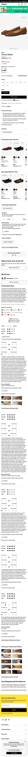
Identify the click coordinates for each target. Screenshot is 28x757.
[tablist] (14, 312)
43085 (8, 106)
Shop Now (24, 1)
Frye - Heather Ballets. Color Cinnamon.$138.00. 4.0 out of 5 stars (6, 154)
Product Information (6, 110)
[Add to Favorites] (10, 143)
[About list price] (6, 63)
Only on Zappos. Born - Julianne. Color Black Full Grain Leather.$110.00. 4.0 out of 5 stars (18, 154)
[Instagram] (2, 719)
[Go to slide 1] (10, 48)
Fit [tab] (12, 312)
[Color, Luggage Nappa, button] (16, 190)
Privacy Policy (14, 746)
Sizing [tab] (4, 314)
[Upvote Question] (4, 219)
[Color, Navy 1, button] (19, 157)
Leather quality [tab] (7, 312)
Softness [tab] (14, 310)
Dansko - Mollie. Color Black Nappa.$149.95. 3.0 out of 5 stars (18, 186)
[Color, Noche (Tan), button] (16, 157)
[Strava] (8, 719)
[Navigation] (25, 4)
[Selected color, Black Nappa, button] (14, 190)
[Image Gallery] (6, 398)
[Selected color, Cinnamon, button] (2, 157)
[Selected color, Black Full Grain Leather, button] (14, 157)
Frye (2, 52)
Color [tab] (21, 310)
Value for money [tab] (18, 312)
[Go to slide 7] (17, 48)
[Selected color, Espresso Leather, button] (26, 157)
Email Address (6, 705)
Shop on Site (17, 11)
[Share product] (22, 17)
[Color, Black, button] (5, 157)
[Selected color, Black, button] (26, 190)
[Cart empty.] (22, 4)
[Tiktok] (5, 719)
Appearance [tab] (6, 310)
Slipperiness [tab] (12, 314)
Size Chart (3, 129)
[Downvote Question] (13, 219)
